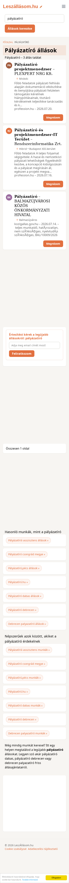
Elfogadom (56, 877)
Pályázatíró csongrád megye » (26, 554)
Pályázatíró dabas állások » (24, 596)
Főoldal (8, 42)
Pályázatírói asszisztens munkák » (29, 650)
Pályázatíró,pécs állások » (23, 568)
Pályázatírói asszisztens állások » (28, 540)
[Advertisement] (34, 288)
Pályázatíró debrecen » (22, 610)
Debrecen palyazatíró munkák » (27, 733)
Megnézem (53, 117)
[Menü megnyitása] (64, 6)
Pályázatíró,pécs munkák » (24, 677)
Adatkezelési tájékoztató (43, 849)
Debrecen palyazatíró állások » (27, 624)
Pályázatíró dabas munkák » (25, 705)
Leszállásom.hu (20, 6)
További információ (30, 879)
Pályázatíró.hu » (18, 582)
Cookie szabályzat (15, 849)
